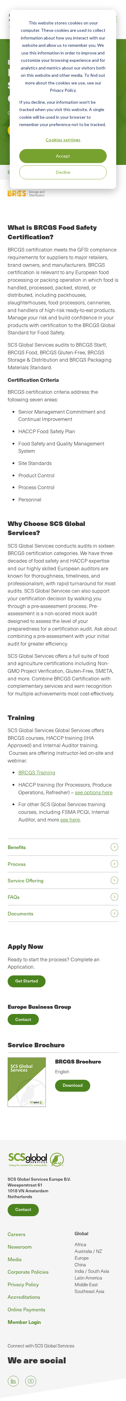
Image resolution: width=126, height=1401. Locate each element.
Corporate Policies (28, 1272)
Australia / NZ (88, 1251)
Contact (23, 1019)
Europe (82, 1258)
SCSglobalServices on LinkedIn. (13, 1381)
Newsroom (20, 1246)
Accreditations (24, 1297)
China (80, 1264)
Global (81, 1233)
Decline (63, 172)
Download (73, 1085)
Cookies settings (63, 139)
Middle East (86, 1284)
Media (15, 1259)
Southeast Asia (89, 1291)
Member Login (24, 1321)
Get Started (26, 981)
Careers (16, 1234)
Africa (80, 1244)
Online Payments (26, 1309)
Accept (63, 155)
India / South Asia (92, 1271)
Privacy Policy (23, 1284)
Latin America (88, 1278)
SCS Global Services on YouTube (30, 1381)
